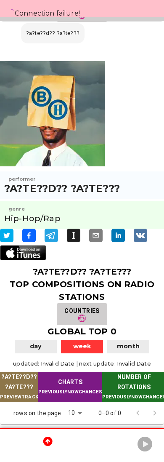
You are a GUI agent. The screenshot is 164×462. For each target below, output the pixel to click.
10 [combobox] (71, 412)
